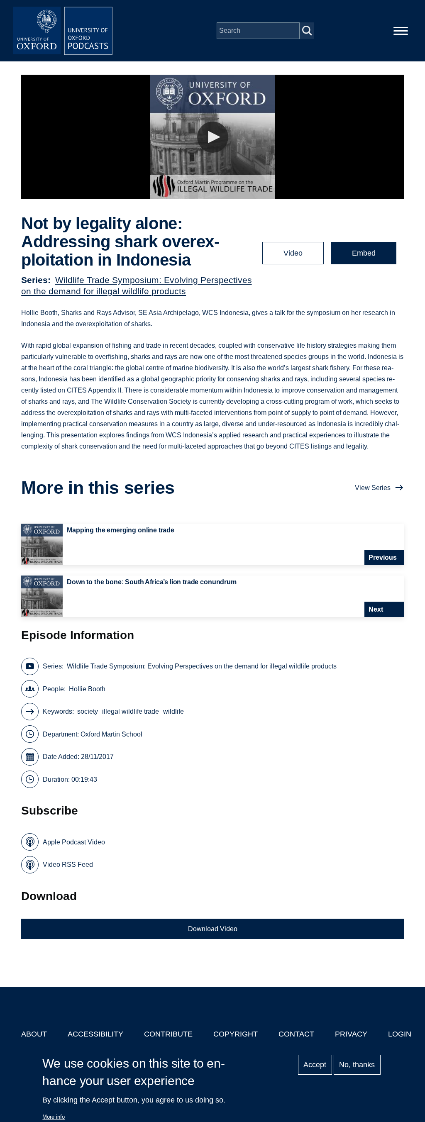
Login (399, 1034)
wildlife (173, 711)
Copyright (235, 1034)
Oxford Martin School (111, 734)
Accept (314, 1065)
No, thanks (357, 1065)
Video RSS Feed (68, 864)
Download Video (212, 928)
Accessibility (95, 1034)
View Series (373, 487)
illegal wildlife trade (130, 711)
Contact (296, 1034)
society (87, 711)
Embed (364, 253)
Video (293, 253)
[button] (212, 137)
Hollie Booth (87, 689)
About (34, 1034)
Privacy (351, 1034)
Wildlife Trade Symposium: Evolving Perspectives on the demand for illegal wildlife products (202, 666)
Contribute (168, 1034)
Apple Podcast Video (74, 842)
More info (53, 1117)
